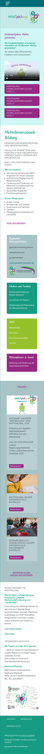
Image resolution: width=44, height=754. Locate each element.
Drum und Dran (28, 735)
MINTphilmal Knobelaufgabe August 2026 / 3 (19, 89)
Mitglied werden (16, 223)
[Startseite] (22, 17)
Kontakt (11, 719)
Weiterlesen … (17, 466)
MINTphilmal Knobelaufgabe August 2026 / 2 (19, 101)
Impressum (26, 719)
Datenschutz (14, 726)
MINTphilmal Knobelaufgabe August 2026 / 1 (19, 113)
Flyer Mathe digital (13, 628)
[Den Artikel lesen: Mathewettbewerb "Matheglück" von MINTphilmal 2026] (22, 413)
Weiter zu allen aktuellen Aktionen (21, 573)
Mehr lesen (10, 633)
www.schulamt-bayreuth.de (21, 262)
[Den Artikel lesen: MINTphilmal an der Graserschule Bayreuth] (22, 492)
